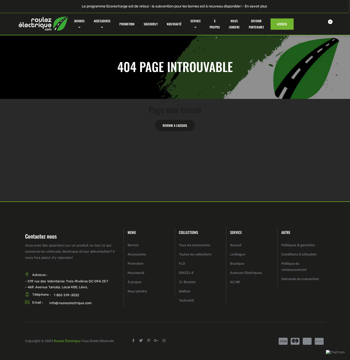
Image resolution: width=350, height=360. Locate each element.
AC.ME (235, 282)
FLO (182, 263)
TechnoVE (186, 300)
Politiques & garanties (298, 245)
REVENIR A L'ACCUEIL (175, 125)
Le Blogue (237, 254)
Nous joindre (137, 291)
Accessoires (137, 254)
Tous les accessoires (194, 245)
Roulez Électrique (67, 341)
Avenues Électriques (246, 273)
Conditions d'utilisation (299, 254)
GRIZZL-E (186, 273)
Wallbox (184, 291)
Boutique (237, 263)
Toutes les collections (195, 254)
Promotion (135, 263)
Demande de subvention (300, 279)
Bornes (133, 245)
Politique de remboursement (293, 267)
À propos (134, 282)
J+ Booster (187, 282)
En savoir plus (256, 6)
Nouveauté (136, 273)
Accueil (235, 245)
